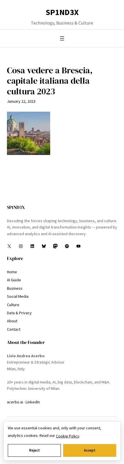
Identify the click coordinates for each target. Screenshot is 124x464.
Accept (89, 450)
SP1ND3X (62, 12)
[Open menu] (62, 38)
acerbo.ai (15, 402)
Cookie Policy (67, 436)
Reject (34, 450)
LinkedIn (33, 402)
